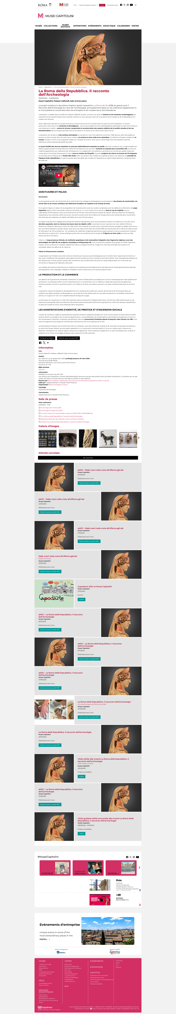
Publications (43, 995)
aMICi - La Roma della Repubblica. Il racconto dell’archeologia (61, 615)
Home (40, 87)
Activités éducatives (71, 974)
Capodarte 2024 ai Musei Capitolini (95, 586)
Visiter (135, 26)
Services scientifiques (46, 991)
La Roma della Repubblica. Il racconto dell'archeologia (65, 732)
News (117, 963)
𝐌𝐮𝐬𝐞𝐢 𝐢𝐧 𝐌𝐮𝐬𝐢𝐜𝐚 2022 (122, 900)
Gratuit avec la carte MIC (68, 338)
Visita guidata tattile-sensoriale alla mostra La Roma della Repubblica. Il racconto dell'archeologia (106, 819)
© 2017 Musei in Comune (82, 1008)
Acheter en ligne (47, 338)
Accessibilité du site (127, 1008)
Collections (50, 26)
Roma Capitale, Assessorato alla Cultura (62, 381)
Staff (40, 970)
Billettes (42, 369)
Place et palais (43, 985)
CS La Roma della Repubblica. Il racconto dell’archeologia (61, 416)
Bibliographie (43, 996)
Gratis (81, 599)
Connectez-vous (112, 5)
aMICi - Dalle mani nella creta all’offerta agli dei (100, 470)
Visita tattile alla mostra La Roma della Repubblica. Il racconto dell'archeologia (103, 760)
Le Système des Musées (46, 972)
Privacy (94, 1008)
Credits (118, 1008)
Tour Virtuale (112, 873)
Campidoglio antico (45, 983)
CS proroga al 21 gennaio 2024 (51, 410)
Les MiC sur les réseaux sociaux (80, 872)
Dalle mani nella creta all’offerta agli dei (58, 556)
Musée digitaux (65, 26)
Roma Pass (68, 972)
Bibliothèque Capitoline (47, 998)
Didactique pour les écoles (99, 975)
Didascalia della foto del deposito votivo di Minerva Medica (62, 419)
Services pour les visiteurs (73, 968)
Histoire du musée (45, 964)
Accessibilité (69, 979)
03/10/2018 (127, 888)
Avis (117, 965)
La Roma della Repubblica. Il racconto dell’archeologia (104, 702)
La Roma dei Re (101, 105)
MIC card (67, 970)
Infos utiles (68, 964)
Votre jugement (70, 981)
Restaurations (43, 968)
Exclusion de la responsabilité (106, 1008)
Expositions (79, 26)
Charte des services (45, 974)
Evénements (94, 26)
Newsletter (42, 975)
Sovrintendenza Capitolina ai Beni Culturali (93, 381)
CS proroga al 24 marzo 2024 (50, 408)
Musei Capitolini (59, 16)
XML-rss (136, 1008)
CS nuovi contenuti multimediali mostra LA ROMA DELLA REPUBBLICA (66, 413)
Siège (41, 981)
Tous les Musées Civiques (87, 5)
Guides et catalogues (72, 977)
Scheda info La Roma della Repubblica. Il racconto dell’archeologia (64, 422)
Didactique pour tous (97, 977)
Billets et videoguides (72, 966)
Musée (38, 26)
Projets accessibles (96, 984)
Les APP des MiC (47, 873)
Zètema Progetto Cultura (58, 385)
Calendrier (123, 26)
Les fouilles (42, 966)
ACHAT (102, 5)
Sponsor (118, 967)
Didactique (109, 26)
